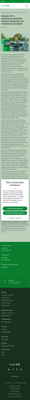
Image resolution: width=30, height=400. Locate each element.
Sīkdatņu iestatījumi (15, 218)
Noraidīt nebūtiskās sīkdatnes (15, 213)
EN (15, 188)
